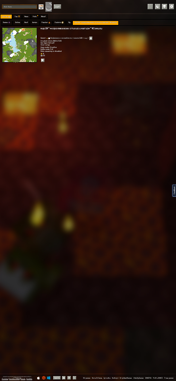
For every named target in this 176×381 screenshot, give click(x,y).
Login (57, 6)
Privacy (5, 378)
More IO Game (97, 378)
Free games (169, 378)
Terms (23, 378)
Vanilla (57, 378)
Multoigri (115, 378)
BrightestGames (126, 378)
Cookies (29, 378)
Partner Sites (14, 378)
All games (86, 378)
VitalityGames (138, 378)
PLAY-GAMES (158, 378)
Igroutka (107, 378)
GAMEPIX (148, 378)
